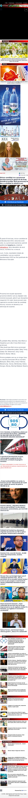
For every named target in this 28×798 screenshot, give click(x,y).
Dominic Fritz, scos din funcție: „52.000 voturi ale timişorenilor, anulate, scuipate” (13, 554)
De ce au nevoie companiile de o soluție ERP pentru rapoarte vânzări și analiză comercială (17, 776)
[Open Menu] (1, 9)
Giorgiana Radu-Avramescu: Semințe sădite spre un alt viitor (17, 728)
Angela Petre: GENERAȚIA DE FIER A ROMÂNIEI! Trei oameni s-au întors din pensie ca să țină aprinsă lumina (17, 759)
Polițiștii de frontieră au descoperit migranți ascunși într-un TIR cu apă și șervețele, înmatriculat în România (13, 531)
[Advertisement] (14, 26)
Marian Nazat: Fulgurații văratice (16, 750)
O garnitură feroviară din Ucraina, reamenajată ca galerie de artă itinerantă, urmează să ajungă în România (11, 459)
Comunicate (19, 3)
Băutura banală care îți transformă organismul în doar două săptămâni (17, 690)
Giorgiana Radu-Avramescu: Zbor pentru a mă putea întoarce (16, 735)
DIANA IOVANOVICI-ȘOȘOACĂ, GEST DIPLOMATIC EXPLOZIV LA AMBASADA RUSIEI (17, 782)
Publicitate (11, 3)
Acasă (1, 173)
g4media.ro (4, 247)
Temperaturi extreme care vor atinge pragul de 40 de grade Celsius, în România (14, 82)
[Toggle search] (26, 9)
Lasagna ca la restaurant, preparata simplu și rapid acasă (17, 706)
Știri (4, 173)
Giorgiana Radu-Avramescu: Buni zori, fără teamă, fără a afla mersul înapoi (17, 722)
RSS (6, 3)
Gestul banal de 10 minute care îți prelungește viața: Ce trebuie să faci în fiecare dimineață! (17, 684)
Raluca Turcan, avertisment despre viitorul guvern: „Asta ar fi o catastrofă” (13, 630)
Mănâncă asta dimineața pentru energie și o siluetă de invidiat (16, 699)
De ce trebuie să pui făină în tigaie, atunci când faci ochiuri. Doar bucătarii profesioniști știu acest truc (18, 714)
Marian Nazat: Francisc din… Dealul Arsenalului (17, 744)
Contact (25, 3)
